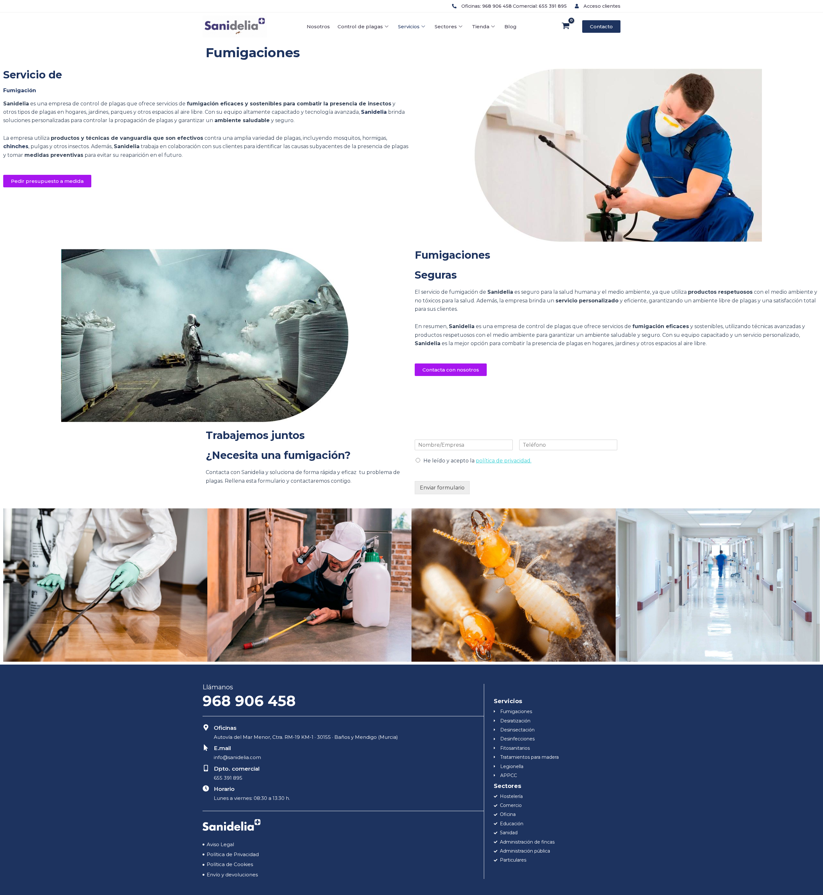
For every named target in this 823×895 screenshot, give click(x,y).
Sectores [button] (446, 26)
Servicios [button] (409, 26)
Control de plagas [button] (360, 26)
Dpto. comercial (237, 768)
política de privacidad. (503, 461)
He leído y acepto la (477, 461)
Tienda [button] (480, 26)
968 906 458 (249, 701)
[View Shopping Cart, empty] (566, 26)
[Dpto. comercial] (206, 768)
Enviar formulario (442, 488)
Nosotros (318, 26)
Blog (510, 26)
